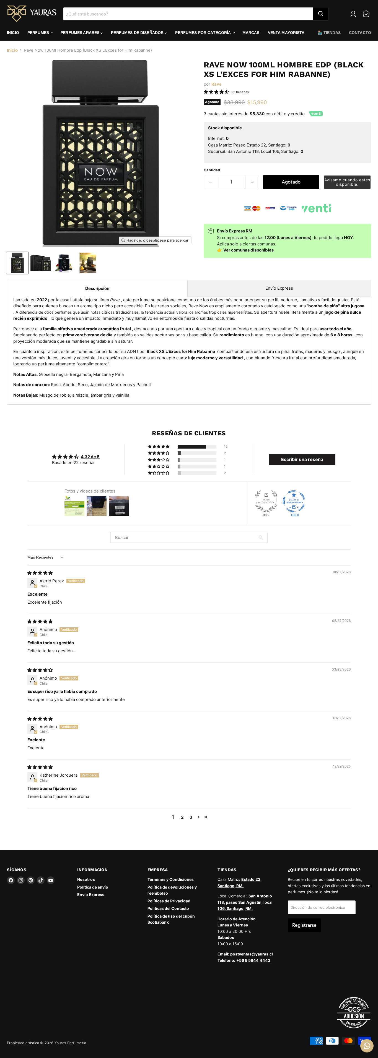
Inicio (13, 32)
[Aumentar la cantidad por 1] (252, 182)
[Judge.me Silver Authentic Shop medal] (266, 501)
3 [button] (191, 817)
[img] (40, 572)
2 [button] (182, 817)
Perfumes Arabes (80, 32)
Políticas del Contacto (168, 908)
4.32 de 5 (90, 456)
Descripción (97, 288)
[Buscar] (320, 13)
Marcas (251, 32)
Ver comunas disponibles (248, 250)
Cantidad (212, 170)
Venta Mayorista (286, 32)
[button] (347, 182)
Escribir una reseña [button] (302, 459)
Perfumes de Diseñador (138, 32)
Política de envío (92, 887)
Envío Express (279, 288)
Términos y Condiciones (170, 879)
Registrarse (304, 925)
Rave (216, 84)
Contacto (360, 32)
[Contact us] (367, 1045)
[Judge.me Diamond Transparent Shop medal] (294, 501)
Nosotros (86, 879)
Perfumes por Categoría (203, 32)
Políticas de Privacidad (168, 901)
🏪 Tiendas (329, 32)
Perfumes (38, 32)
